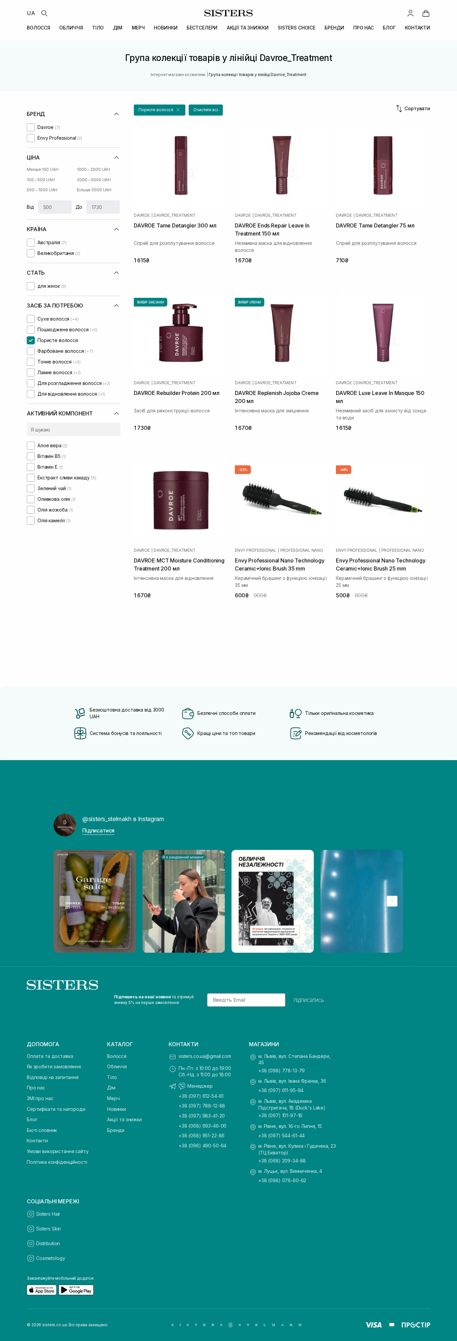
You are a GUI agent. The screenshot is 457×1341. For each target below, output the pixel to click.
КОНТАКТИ (417, 27)
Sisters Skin (48, 1228)
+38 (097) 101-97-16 (280, 1115)
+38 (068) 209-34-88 (282, 1160)
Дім (111, 1087)
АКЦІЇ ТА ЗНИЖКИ (248, 27)
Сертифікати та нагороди (56, 1109)
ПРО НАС (363, 27)
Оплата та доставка (50, 1056)
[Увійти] (410, 13)
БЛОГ (389, 27)
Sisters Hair (48, 1214)
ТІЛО (98, 27)
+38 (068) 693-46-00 (202, 1126)
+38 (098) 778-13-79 (281, 1070)
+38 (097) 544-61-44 (281, 1135)
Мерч (113, 1098)
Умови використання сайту (58, 1151)
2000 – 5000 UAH (94, 179)
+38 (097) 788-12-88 (202, 1106)
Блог (32, 1119)
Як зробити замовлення (54, 1066)
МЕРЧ (138, 27)
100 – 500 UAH (41, 179)
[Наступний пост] (392, 901)
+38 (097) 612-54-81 (201, 1096)
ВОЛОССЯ (38, 27)
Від (30, 207)
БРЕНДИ (334, 27)
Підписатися (98, 830)
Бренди (115, 1130)
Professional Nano (301, 550)
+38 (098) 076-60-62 (282, 1180)
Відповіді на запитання (53, 1077)
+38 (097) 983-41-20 (202, 1116)
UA (31, 13)
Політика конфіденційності (57, 1162)
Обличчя (117, 1066)
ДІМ (118, 27)
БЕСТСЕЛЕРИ (202, 27)
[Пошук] (44, 13)
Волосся (116, 1056)
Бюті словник (42, 1130)
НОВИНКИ (165, 27)
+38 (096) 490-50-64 (202, 1145)
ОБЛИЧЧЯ (71, 27)
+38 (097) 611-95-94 (280, 1090)
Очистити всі (205, 109)
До (79, 207)
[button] (159, 110)
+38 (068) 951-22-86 (201, 1135)
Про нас (36, 1087)
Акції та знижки (124, 1119)
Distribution (48, 1243)
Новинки (116, 1109)
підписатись (309, 1000)
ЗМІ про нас (40, 1098)
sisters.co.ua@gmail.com (205, 1056)
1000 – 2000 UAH (93, 169)
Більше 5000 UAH (94, 189)
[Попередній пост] (65, 901)
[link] (426, 13)
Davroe (142, 215)
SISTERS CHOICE (296, 27)
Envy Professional (255, 550)
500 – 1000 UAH (42, 189)
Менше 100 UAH (42, 169)
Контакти (37, 1140)
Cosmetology (50, 1258)
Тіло (112, 1077)
